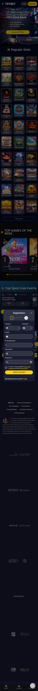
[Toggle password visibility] (31, 362)
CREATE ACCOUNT (19, 372)
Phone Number (10, 341)
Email (7, 332)
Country (8, 324)
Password (9, 358)
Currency (25, 324)
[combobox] (13, 328)
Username (9, 349)
